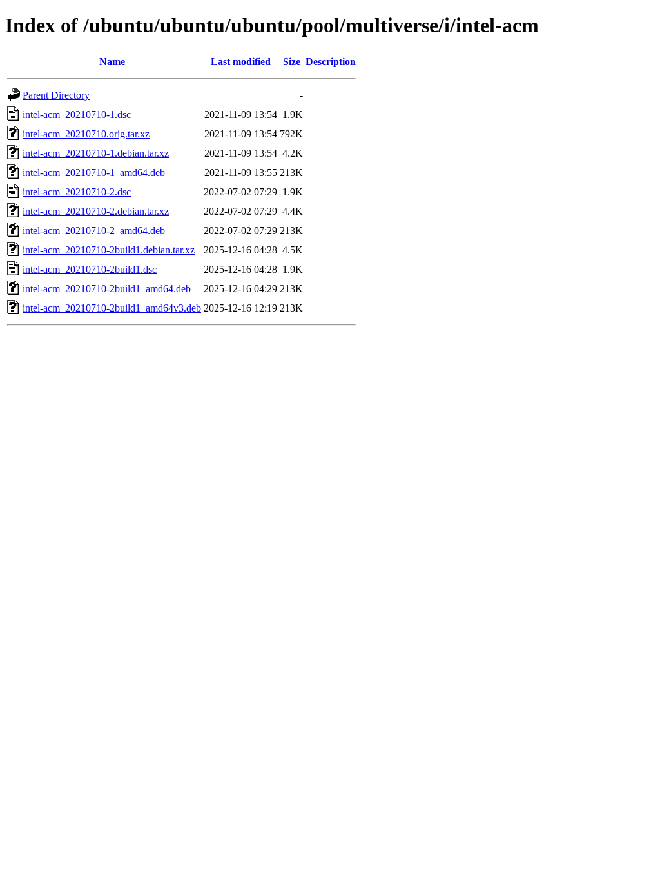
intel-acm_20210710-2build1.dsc (90, 269)
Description (331, 61)
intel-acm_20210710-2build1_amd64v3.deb (112, 307)
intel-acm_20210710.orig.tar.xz (86, 133)
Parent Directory (56, 95)
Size (291, 61)
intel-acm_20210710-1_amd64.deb (94, 172)
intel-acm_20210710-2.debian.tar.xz (96, 211)
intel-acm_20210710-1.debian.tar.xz (96, 153)
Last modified (241, 61)
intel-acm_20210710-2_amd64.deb (94, 230)
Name (112, 61)
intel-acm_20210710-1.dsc (77, 114)
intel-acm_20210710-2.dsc (77, 191)
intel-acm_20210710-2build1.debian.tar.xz (109, 249)
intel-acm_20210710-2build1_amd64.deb (107, 288)
